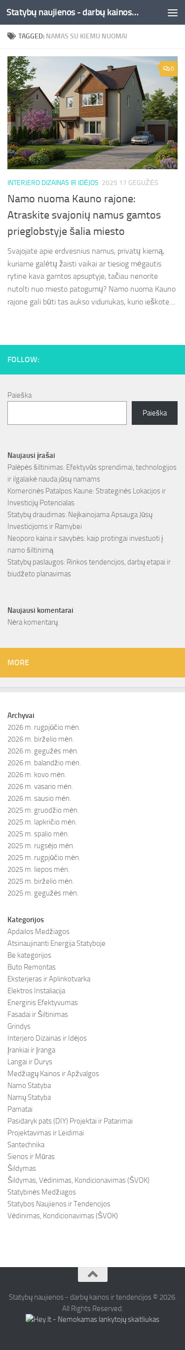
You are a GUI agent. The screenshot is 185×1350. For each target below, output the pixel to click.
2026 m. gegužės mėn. (42, 751)
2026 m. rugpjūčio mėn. (43, 727)
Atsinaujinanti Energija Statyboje (56, 943)
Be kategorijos (29, 955)
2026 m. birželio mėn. (40, 739)
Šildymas (21, 1168)
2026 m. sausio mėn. (39, 798)
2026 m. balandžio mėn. (44, 762)
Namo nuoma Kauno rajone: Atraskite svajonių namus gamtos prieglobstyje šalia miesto (84, 215)
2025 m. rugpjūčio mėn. (43, 857)
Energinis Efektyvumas (42, 1002)
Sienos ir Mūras (31, 1156)
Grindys (19, 1026)
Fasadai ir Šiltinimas (37, 1014)
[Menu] (172, 12)
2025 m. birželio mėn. (40, 881)
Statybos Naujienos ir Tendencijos (59, 1204)
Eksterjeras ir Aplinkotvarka (48, 979)
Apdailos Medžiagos (38, 931)
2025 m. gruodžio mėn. (43, 810)
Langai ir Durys (29, 1061)
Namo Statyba (29, 1085)
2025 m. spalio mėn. (38, 833)
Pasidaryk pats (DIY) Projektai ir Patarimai (70, 1121)
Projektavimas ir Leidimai (45, 1132)
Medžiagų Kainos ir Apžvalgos (53, 1073)
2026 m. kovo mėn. (36, 774)
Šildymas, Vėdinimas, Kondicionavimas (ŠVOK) (78, 1180)
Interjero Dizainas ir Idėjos (53, 183)
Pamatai (20, 1109)
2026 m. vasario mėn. (40, 786)
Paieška (19, 395)
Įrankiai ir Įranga (31, 1050)
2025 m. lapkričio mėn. (42, 822)
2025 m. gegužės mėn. (42, 893)
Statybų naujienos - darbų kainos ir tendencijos (73, 12)
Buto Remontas (31, 967)
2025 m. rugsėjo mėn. (40, 845)
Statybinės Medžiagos (41, 1192)
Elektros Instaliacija (36, 990)
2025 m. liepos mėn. (38, 869)
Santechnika (25, 1144)
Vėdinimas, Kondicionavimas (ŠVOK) (62, 1215)
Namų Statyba (29, 1097)
